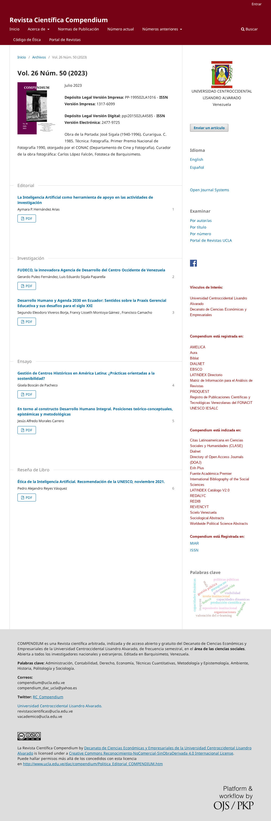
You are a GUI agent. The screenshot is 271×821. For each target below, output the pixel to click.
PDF (28, 218)
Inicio (14, 28)
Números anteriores (160, 28)
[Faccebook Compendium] (193, 265)
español (197, 167)
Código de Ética (27, 39)
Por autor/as (201, 220)
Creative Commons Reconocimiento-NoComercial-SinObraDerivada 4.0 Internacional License (151, 753)
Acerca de (37, 28)
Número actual (120, 28)
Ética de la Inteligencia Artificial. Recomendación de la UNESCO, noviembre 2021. (91, 481)
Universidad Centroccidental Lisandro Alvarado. (59, 705)
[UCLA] (222, 74)
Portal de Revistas (65, 39)
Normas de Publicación (78, 28)
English (196, 159)
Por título (198, 227)
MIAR (194, 543)
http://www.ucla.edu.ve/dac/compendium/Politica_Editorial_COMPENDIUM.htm (93, 763)
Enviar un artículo (209, 127)
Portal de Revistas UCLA (211, 240)
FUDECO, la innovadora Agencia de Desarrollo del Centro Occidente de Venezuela (91, 269)
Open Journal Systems (209, 189)
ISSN (194, 550)
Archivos (39, 57)
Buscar (251, 28)
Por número (200, 233)
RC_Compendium (48, 696)
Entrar (256, 4)
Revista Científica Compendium (59, 19)
